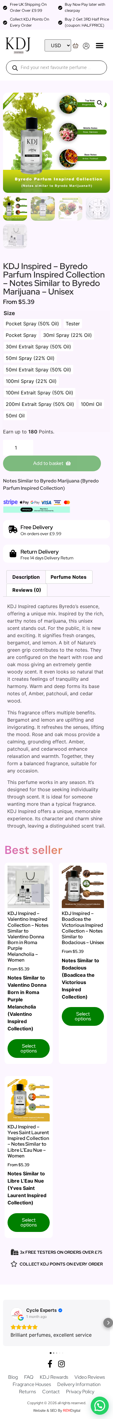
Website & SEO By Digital (56, 1410)
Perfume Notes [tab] (68, 577)
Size (9, 313)
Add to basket (48, 463)
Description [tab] (26, 577)
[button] (99, 45)
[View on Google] (17, 1313)
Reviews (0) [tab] (26, 590)
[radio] (32, 323)
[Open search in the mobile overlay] (56, 67)
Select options (28, 1048)
